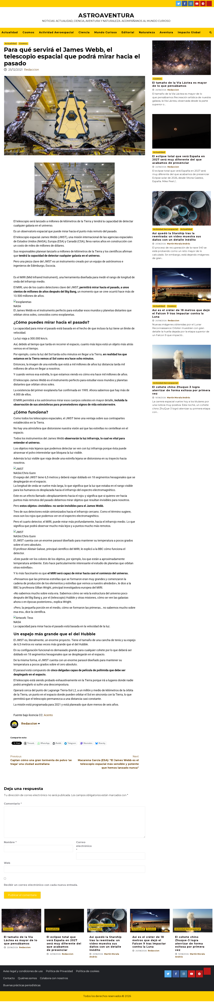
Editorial (128, 32)
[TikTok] (209, 3)
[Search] (210, 32)
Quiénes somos (27, 978)
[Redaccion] (14, 724)
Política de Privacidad (59, 971)
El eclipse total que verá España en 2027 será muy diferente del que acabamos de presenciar (178, 159)
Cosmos (28, 32)
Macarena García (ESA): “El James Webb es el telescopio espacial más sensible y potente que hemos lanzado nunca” (108, 762)
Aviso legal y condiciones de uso (23, 971)
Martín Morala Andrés (178, 244)
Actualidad (10, 32)
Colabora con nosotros (54, 978)
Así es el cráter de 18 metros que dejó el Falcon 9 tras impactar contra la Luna (181, 313)
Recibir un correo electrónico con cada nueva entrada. (41, 884)
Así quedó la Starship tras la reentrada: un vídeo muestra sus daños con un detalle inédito (176, 236)
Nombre (10, 842)
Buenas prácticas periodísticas (21, 985)
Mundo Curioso (105, 32)
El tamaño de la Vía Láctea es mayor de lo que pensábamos (179, 84)
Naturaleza (147, 32)
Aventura (166, 32)
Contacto (9, 978)
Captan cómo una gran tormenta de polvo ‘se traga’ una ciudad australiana (41, 760)
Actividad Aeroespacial (56, 32)
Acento (48, 715)
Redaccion (31, 69)
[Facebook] (184, 3)
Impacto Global (189, 32)
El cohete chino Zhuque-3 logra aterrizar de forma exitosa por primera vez (181, 390)
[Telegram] (203, 3)
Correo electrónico (84, 846)
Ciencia (84, 32)
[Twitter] (178, 3)
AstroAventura (106, 15)
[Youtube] (197, 3)
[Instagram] (190, 3)
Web (7, 862)
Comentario (13, 803)
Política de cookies (87, 971)
